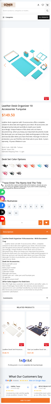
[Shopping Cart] (47, 5)
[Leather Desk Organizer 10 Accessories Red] (25, 165)
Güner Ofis (10, 149)
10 (10, 213)
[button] (46, 64)
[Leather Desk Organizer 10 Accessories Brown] (18, 165)
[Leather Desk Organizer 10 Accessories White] (11, 165)
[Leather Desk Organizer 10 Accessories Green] (11, 173)
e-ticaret (20, 365)
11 (16, 213)
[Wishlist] (43, 5)
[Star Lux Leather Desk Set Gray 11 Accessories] (38, 329)
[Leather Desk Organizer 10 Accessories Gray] (18, 173)
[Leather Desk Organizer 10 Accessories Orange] (32, 165)
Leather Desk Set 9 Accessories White (16, 349)
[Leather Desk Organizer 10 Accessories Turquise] (39, 165)
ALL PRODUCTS (43, 17)
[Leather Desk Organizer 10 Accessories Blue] (46, 165)
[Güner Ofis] (10, 5)
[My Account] (38, 5)
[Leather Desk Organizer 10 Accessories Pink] (4, 173)
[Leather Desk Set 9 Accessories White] (13, 329)
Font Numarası (9, 200)
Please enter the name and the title (21, 182)
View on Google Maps (37, 380)
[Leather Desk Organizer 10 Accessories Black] (4, 165)
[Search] (47, 10)
